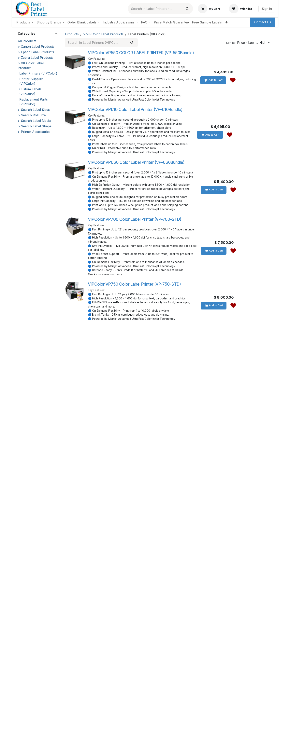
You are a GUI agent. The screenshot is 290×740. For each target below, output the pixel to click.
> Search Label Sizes (34, 110)
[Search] (187, 8)
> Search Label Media (34, 121)
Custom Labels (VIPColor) (30, 91)
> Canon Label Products (36, 46)
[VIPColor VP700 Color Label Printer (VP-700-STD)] (75, 227)
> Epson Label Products (36, 52)
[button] (248, 42)
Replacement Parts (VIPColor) (33, 101)
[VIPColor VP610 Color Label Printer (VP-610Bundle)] (75, 117)
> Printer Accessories (34, 132)
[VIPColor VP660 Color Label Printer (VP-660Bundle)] (75, 170)
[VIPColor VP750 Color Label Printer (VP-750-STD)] (75, 291)
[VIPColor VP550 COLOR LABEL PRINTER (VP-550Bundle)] (75, 60)
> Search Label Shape (34, 126)
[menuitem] (25, 22)
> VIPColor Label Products (31, 65)
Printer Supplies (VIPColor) (31, 81)
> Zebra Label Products (35, 58)
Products (72, 34)
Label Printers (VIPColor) (38, 73)
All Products (27, 41)
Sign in (267, 9)
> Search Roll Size (32, 115)
